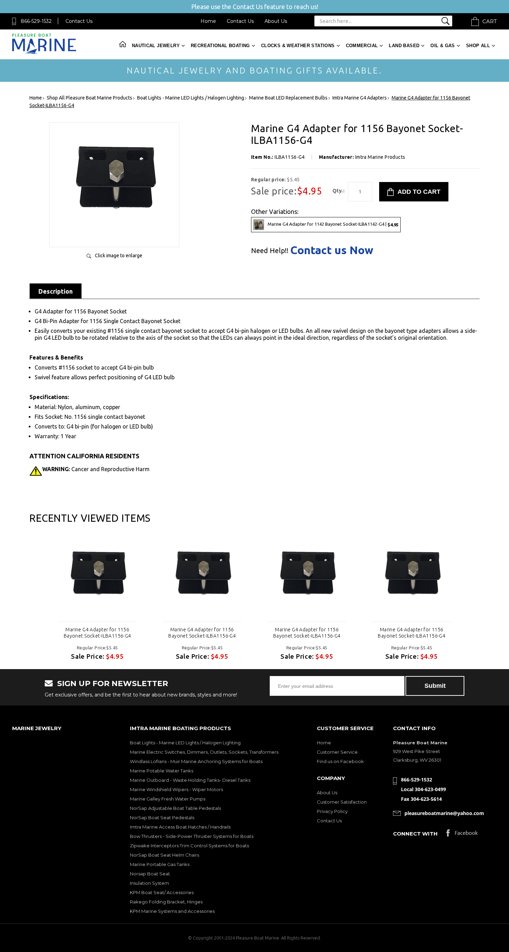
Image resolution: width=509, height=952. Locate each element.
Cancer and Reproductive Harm (96, 469)
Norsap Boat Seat (150, 873)
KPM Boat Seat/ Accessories (162, 892)
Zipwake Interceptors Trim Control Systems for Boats (189, 845)
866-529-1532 (36, 21)
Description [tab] (55, 291)
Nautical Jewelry (156, 45)
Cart (489, 21)
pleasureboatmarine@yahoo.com (444, 813)
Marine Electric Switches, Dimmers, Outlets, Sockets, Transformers (204, 752)
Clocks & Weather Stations (298, 45)
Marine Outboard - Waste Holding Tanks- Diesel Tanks (190, 780)
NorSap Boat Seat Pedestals (162, 817)
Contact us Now (331, 250)
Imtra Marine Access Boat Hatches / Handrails (180, 827)
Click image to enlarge (118, 255)
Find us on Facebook (340, 761)
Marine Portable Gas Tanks (159, 864)
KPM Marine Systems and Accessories (172, 911)
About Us (276, 21)
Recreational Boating (220, 45)
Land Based (404, 45)
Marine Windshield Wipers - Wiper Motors (176, 789)
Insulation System (149, 883)
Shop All (478, 45)
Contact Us (78, 21)
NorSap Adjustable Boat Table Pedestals (175, 808)
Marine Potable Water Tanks (161, 770)
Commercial (362, 45)
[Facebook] (462, 834)
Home (208, 21)
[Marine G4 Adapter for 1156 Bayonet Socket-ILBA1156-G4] (114, 234)
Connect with (415, 833)
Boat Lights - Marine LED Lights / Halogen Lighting (185, 742)
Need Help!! (269, 250)
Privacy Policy (332, 811)
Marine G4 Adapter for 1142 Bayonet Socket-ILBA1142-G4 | (333, 224)
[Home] (44, 52)
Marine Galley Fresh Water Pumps (167, 799)
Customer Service (337, 752)
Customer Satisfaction (342, 802)
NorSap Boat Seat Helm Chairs (164, 855)
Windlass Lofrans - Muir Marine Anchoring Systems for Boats (196, 761)
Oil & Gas (442, 45)
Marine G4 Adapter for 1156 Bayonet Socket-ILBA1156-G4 (97, 633)
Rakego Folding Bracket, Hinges (166, 902)
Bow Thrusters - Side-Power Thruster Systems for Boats (191, 836)
